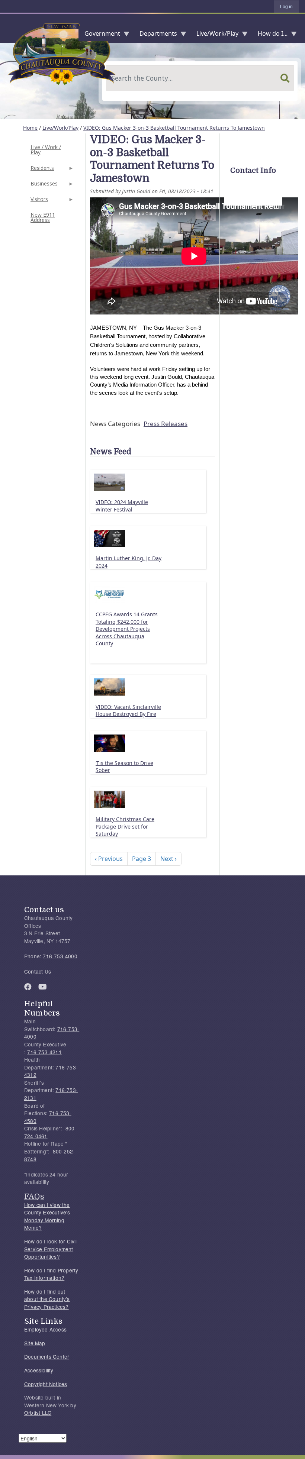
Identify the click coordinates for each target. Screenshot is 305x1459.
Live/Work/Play (214, 35)
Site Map (34, 1343)
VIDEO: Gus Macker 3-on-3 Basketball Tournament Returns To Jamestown (174, 127)
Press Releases (165, 423)
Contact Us (37, 971)
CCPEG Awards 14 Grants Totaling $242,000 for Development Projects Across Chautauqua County (127, 629)
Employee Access (45, 1329)
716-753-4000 (60, 956)
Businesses (43, 185)
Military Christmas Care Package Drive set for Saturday (125, 826)
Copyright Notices (45, 1384)
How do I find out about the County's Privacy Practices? (47, 1299)
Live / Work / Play (45, 149)
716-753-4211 (44, 1052)
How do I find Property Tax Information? (51, 1274)
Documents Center (46, 1356)
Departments (155, 35)
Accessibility (39, 1370)
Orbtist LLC (37, 1412)
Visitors (38, 201)
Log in (286, 6)
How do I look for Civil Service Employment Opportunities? (50, 1248)
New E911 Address (42, 217)
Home (30, 127)
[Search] (285, 78)
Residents (41, 170)
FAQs (34, 1196)
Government (99, 35)
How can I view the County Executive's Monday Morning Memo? (47, 1216)
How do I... (270, 35)
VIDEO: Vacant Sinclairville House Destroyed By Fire (128, 710)
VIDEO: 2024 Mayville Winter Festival (122, 505)
